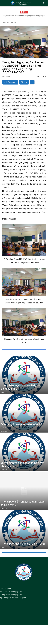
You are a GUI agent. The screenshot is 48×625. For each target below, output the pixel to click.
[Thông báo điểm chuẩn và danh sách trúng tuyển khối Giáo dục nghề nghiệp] (24, 491)
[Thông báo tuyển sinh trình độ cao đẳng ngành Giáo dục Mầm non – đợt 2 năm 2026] (24, 375)
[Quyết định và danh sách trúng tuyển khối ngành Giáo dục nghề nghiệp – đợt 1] (24, 452)
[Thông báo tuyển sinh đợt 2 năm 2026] (24, 529)
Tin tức (13, 23)
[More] (32, 82)
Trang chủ (5, 23)
